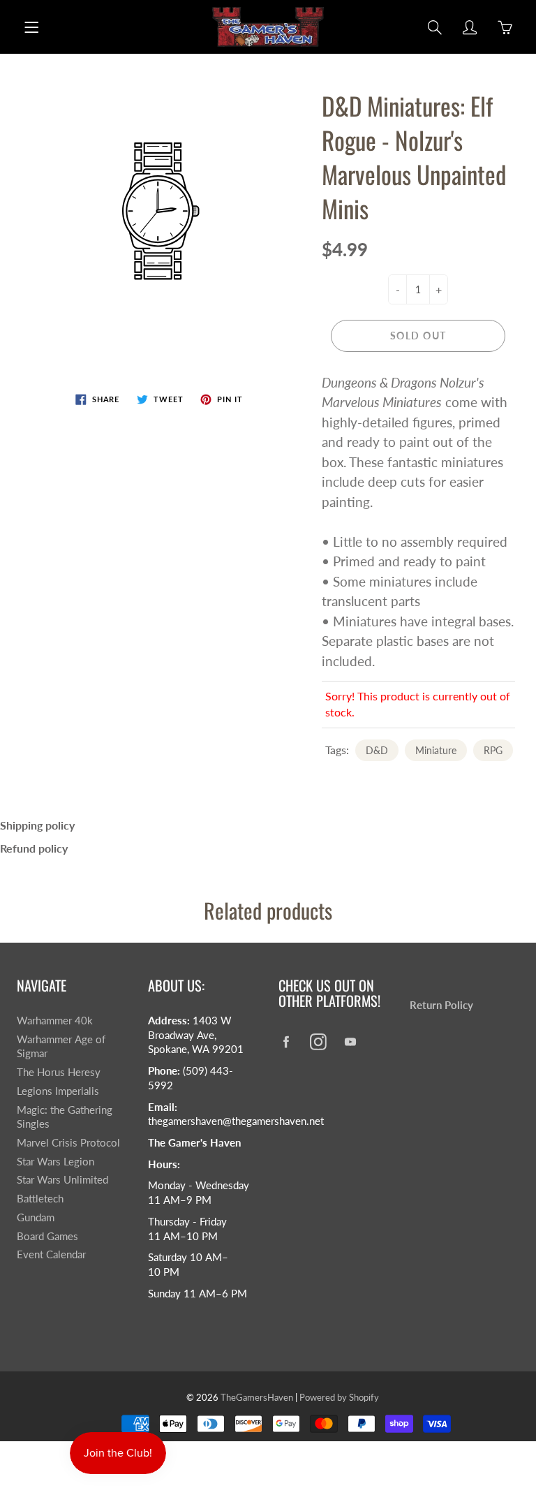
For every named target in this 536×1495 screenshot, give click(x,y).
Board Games (47, 1236)
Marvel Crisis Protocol (68, 1143)
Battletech (40, 1199)
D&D (377, 750)
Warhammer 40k (55, 1020)
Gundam (35, 1217)
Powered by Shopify (339, 1397)
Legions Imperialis (58, 1091)
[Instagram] (318, 1041)
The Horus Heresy (58, 1072)
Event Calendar (51, 1254)
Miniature (435, 750)
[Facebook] (286, 1041)
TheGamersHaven (257, 1397)
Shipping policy (37, 825)
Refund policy (34, 848)
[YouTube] (350, 1041)
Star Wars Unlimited (62, 1180)
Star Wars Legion (55, 1162)
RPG (493, 750)
